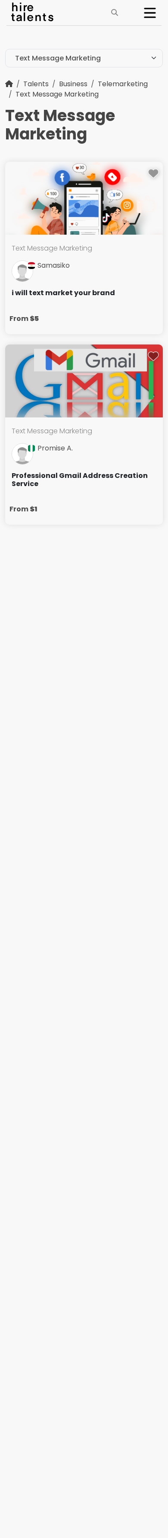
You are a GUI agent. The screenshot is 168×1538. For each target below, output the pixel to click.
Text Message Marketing (57, 94)
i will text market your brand (63, 293)
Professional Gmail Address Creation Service (80, 479)
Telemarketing (123, 84)
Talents (36, 84)
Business (73, 84)
